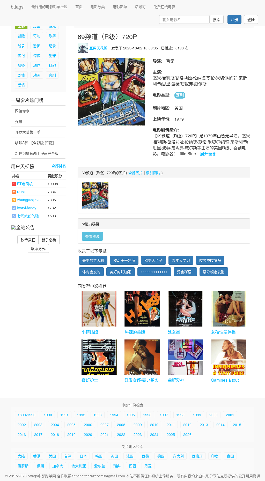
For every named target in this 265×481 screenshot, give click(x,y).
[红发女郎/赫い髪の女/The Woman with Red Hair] (142, 357)
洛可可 (140, 6)
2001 (230, 414)
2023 (138, 434)
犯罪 (52, 55)
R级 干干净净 (124, 260)
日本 (83, 455)
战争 (21, 45)
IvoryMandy (26, 207)
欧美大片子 (153, 260)
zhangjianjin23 (29, 199)
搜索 (216, 19)
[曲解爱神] (185, 357)
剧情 (21, 75)
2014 (220, 424)
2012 (187, 424)
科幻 (52, 65)
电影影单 (120, 6)
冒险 (21, 35)
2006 (88, 424)
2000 (213, 414)
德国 (161, 455)
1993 (97, 414)
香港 (36, 455)
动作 (36, 65)
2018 (55, 434)
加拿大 (57, 465)
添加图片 (153, 172)
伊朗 (40, 465)
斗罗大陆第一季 (27, 132)
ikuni (21, 191)
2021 (104, 434)
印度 (214, 455)
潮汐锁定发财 (214, 271)
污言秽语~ (185, 271)
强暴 (18, 121)
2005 (71, 424)
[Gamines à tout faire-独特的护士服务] (228, 357)
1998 (180, 414)
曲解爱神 (176, 380)
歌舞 (52, 35)
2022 (121, 434)
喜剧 (52, 75)
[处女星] (185, 309)
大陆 (21, 455)
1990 (48, 414)
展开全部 (208, 154)
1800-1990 (26, 414)
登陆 (251, 19)
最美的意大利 (93, 260)
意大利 (178, 455)
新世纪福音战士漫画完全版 (36, 153)
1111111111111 (154, 271)
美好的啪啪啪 (120, 271)
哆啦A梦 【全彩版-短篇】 (35, 142)
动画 (36, 75)
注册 (234, 19)
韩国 (98, 455)
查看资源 (92, 236)
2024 (154, 434)
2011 (171, 424)
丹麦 (148, 465)
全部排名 (58, 166)
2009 (138, 424)
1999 (197, 414)
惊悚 (36, 55)
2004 (55, 424)
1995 (131, 414)
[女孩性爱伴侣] (228, 309)
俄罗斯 (23, 465)
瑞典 (117, 465)
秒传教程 (28, 239)
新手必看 (49, 239)
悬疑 (21, 65)
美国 (52, 455)
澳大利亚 (78, 465)
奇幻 (36, 35)
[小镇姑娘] (99, 309)
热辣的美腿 (134, 332)
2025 (171, 434)
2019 (71, 434)
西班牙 (197, 455)
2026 (187, 434)
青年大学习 (181, 260)
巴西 (132, 465)
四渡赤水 (22, 110)
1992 (81, 414)
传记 (21, 55)
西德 (145, 455)
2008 (121, 424)
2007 (104, 424)
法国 (130, 455)
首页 (79, 6)
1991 (64, 414)
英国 (114, 455)
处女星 (174, 332)
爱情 (21, 84)
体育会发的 (91, 271)
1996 (147, 414)
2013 (204, 424)
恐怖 (36, 45)
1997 (164, 414)
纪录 (52, 45)
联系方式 (38, 248)
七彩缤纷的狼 (28, 215)
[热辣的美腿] (142, 309)
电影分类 (97, 6)
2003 (38, 424)
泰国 (230, 455)
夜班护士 (90, 380)
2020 (88, 434)
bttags (17, 6)
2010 (154, 424)
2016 (22, 434)
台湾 (67, 455)
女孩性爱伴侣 (223, 332)
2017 (38, 434)
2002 (22, 424)
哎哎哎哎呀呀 (210, 260)
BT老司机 (25, 183)
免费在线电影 (164, 6)
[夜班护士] (99, 357)
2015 (237, 424)
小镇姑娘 (90, 332)
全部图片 (135, 172)
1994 (114, 414)
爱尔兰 (99, 465)
